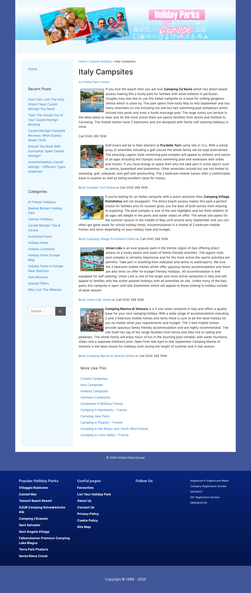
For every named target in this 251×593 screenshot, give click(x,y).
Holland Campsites (94, 391)
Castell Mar (28, 494)
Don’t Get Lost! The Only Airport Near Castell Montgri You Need (46, 104)
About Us (84, 501)
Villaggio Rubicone (33, 488)
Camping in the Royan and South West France (114, 429)
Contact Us (85, 507)
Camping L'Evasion (33, 518)
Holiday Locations (41, 249)
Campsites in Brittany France (101, 404)
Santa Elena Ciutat (33, 556)
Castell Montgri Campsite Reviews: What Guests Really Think (46, 135)
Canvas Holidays (100, 61)
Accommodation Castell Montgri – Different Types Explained (46, 166)
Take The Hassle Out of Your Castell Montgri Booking (45, 119)
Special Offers (38, 283)
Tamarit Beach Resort (35, 501)
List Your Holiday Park (94, 494)
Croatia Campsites (94, 378)
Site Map (84, 527)
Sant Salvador (29, 525)
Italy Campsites (91, 385)
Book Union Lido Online (95, 299)
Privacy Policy (88, 514)
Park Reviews (38, 277)
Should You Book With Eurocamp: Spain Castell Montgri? (46, 151)
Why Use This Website (44, 290)
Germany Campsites (95, 397)
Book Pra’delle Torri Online (97, 187)
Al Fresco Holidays (42, 202)
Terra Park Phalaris (33, 549)
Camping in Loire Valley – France (104, 435)
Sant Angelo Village (34, 532)
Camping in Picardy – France (101, 422)
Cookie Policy (87, 520)
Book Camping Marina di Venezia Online (106, 356)
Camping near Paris (94, 416)
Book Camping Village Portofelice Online (107, 239)
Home (82, 61)
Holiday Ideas (38, 243)
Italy (204, 145)
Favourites (85, 488)
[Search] (60, 311)
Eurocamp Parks (40, 236)
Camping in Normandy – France (103, 410)
